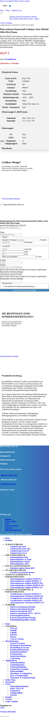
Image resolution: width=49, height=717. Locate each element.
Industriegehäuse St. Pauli (20, 559)
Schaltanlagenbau (17, 665)
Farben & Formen (17, 643)
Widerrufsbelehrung (13, 530)
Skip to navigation (7, 1)
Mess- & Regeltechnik (19, 676)
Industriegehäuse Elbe (19, 557)
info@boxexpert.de (8, 484)
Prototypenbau (16, 654)
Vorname (43, 240)
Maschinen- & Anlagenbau (21, 673)
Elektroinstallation (17, 663)
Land (39, 257)
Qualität (13, 630)
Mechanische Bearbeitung (20, 645)
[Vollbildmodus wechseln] (3, 716)
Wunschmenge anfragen (11, 199)
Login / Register (11, 701)
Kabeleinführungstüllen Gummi (23, 620)
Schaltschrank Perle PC (19, 551)
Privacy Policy (10, 521)
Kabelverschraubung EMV (21, 611)
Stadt (26, 252)
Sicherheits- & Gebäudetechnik (22, 678)
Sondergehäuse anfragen (9, 356)
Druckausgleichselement (20, 615)
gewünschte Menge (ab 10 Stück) (13, 225)
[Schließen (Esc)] (8, 716)
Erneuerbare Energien (19, 669)
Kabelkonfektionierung (19, 650)
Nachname (28, 242)
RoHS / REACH (16, 688)
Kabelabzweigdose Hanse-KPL (22, 568)
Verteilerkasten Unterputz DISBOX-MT (26, 598)
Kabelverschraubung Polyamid (22, 607)
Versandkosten (10, 59)
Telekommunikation (18, 667)
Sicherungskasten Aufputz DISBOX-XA (26, 587)
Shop (8, 10)
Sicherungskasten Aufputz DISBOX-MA (26, 583)
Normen (13, 695)
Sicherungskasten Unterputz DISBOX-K (26, 596)
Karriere (13, 635)
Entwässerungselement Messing (23, 618)
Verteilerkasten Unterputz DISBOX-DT (26, 600)
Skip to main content (22, 1)
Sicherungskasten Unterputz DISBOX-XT (27, 603)
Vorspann (13, 240)
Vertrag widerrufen (8, 712)
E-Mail (3, 260)
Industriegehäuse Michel (20, 562)
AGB (7, 524)
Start (2, 10)
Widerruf (8, 528)
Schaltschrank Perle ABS (20, 549)
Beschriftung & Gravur (19, 648)
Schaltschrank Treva (18, 553)
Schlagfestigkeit (16, 693)
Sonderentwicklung (18, 656)
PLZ (26, 254)
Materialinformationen (19, 686)
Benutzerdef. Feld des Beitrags (11, 272)
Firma (2, 232)
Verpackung (15, 658)
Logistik (13, 632)
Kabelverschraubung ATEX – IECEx (25, 613)
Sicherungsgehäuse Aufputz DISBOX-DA (27, 585)
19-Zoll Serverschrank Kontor (22, 572)
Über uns (14, 628)
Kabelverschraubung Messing (22, 609)
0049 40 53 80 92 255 (9, 475)
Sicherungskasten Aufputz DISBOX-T (25, 581)
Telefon (3, 265)
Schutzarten (15, 691)
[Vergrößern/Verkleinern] (1, 716)
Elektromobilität (16, 671)
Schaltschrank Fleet (18, 547)
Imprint (8, 519)
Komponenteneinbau (18, 652)
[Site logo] (22, 10)
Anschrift (27, 249)
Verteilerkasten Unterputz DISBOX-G (25, 594)
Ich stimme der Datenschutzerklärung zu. (20, 286)
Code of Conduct (12, 526)
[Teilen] (6, 716)
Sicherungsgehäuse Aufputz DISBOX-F (26, 579)
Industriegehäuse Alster (19, 564)
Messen (13, 637)
